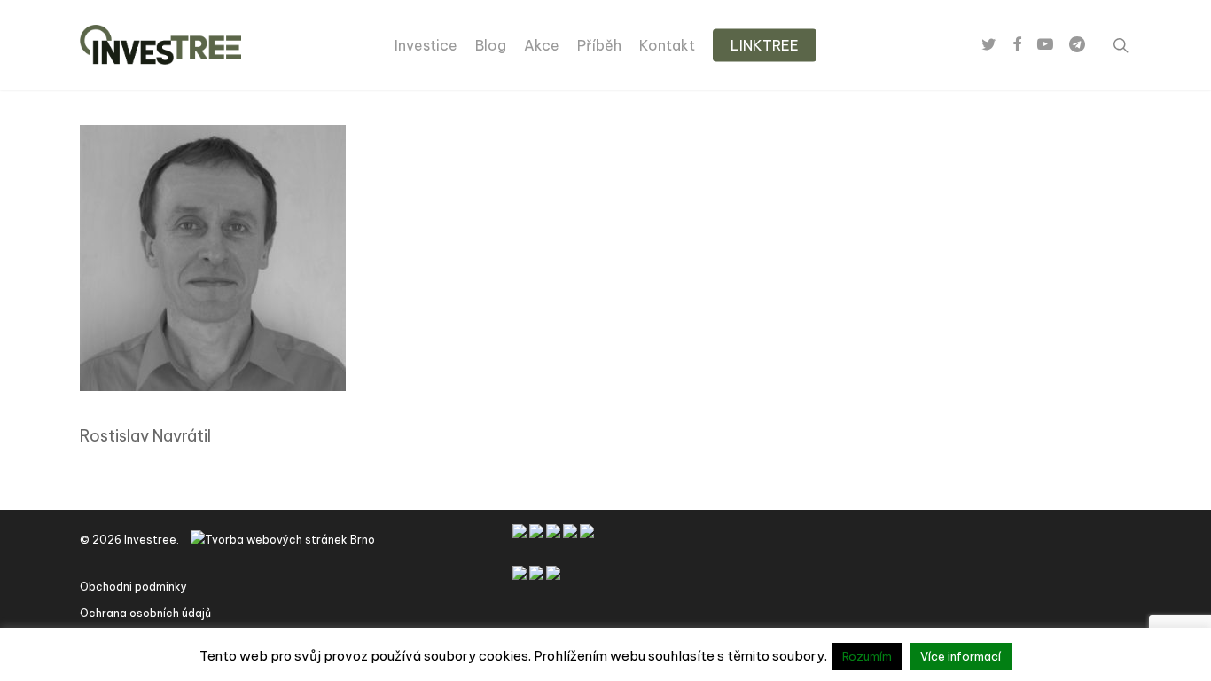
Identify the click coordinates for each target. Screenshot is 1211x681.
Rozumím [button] (867, 656)
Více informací (960, 656)
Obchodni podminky (133, 586)
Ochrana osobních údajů (145, 613)
